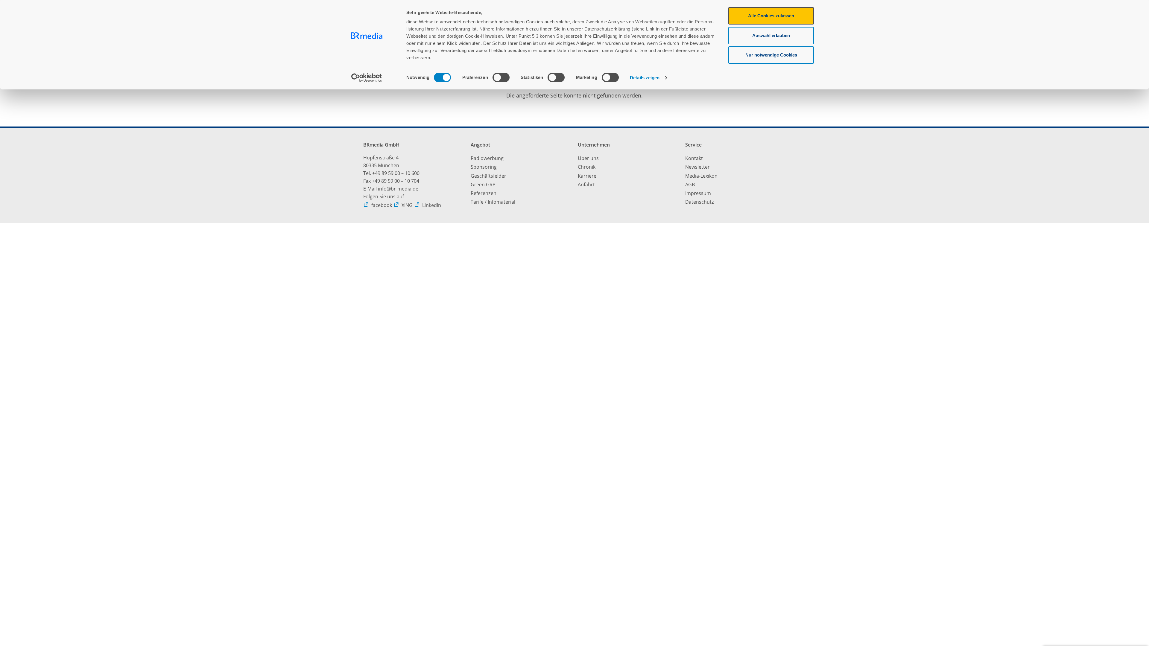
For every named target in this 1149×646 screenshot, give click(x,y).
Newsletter (697, 167)
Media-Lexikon (701, 176)
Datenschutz (699, 202)
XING (407, 205)
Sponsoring (484, 167)
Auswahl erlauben (771, 35)
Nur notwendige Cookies (771, 54)
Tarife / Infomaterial (493, 202)
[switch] (501, 77)
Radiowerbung (487, 158)
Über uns (588, 158)
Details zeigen (644, 77)
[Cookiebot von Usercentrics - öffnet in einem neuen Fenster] (367, 77)
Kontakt (694, 158)
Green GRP (483, 184)
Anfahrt (586, 184)
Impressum (698, 193)
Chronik (586, 167)
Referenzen (483, 193)
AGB (690, 184)
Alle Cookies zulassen (771, 15)
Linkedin (431, 205)
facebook (381, 205)
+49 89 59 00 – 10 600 (396, 173)
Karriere (587, 176)
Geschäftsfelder (488, 176)
